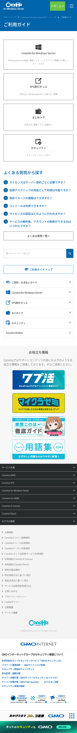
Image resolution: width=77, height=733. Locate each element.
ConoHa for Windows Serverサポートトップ (38, 17)
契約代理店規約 (12, 569)
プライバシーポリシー (15, 596)
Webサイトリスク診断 (34, 665)
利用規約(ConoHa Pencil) (17, 564)
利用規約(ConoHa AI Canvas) (19, 559)
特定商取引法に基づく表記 (17, 575)
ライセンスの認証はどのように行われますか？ (37, 214)
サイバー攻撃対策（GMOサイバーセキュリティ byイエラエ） (30, 677)
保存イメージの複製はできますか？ (30, 198)
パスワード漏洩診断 (11, 665)
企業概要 (9, 607)
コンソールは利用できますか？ (28, 206)
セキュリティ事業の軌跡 (13, 686)
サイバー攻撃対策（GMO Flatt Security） (21, 682)
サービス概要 (11, 612)
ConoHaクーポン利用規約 (17, 548)
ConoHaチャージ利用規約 (17, 543)
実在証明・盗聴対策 (11, 673)
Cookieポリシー (12, 602)
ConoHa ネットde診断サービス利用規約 (24, 553)
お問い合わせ (11, 591)
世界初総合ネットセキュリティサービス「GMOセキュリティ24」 (32, 660)
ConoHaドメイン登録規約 (17, 537)
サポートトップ (10, 17)
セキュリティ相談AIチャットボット (18, 669)
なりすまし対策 (51, 682)
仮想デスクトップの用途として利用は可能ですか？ (40, 190)
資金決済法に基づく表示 (16, 580)
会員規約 (9, 532)
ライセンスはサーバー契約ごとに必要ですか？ (37, 182)
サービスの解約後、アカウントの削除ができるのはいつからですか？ (40, 224)
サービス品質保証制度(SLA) (18, 586)
